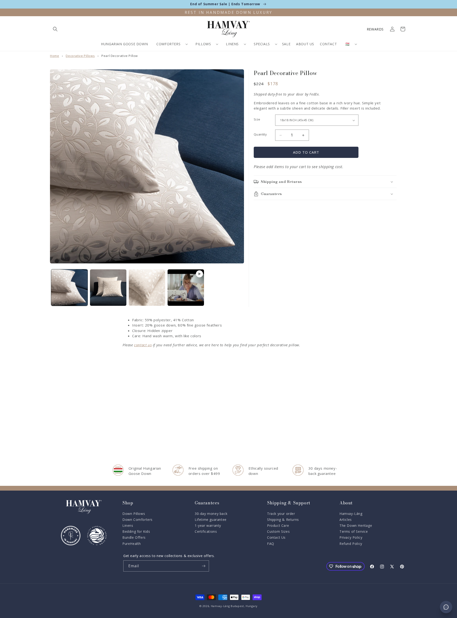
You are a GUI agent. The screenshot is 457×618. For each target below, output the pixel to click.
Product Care (278, 525)
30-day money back (211, 513)
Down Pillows (133, 513)
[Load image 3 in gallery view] (147, 287)
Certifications (206, 531)
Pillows (203, 44)
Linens (232, 44)
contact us (143, 344)
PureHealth (131, 543)
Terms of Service (353, 531)
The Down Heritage (355, 525)
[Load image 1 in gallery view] (69, 287)
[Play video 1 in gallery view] (186, 287)
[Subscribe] (203, 566)
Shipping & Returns (283, 519)
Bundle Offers (134, 537)
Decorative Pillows (80, 56)
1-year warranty (208, 525)
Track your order (281, 513)
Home (54, 56)
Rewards (375, 29)
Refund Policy (350, 543)
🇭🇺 (347, 44)
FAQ (270, 543)
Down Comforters (137, 519)
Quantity (260, 134)
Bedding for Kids (136, 531)
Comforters (168, 44)
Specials (262, 44)
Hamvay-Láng (351, 513)
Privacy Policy (350, 537)
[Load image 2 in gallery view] (108, 287)
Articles (345, 519)
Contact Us (276, 537)
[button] (55, 29)
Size (257, 119)
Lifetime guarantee (211, 519)
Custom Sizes (278, 531)
